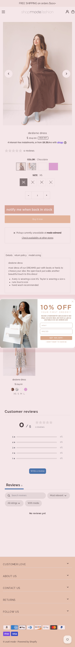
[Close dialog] (72, 301)
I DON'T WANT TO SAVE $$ (56, 342)
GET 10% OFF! (56, 338)
